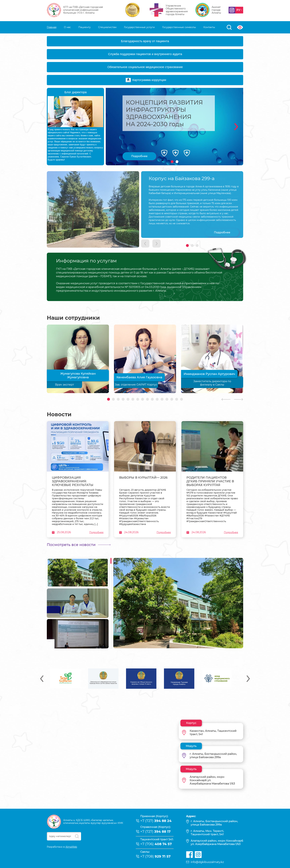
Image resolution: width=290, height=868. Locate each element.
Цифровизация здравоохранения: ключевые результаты (72, 481)
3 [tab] (197, 245)
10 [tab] (152, 399)
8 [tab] (142, 399)
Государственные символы (179, 27)
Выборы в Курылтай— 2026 (143, 477)
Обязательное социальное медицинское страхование (145, 67)
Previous (41, 678)
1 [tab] (172, 161)
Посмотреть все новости (71, 545)
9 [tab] (147, 399)
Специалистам (107, 27)
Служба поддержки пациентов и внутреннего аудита (145, 54)
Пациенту (84, 27)
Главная (51, 27)
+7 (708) (155, 856)
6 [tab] (132, 399)
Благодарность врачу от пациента (145, 41)
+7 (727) (156, 821)
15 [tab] (176, 399)
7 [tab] (137, 399)
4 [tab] (123, 399)
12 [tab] (162, 399)
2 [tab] (177, 161)
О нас (67, 27)
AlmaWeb (71, 846)
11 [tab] (157, 399)
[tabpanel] (174, 126)
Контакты (209, 27)
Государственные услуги (139, 27)
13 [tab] (166, 399)
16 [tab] (181, 399)
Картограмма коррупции (149, 80)
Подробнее (139, 156)
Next (236, 126)
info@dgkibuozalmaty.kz (207, 862)
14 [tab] (171, 399)
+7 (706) (156, 844)
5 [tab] (128, 399)
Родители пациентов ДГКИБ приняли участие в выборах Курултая (210, 481)
